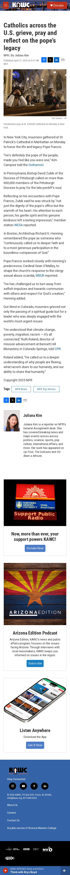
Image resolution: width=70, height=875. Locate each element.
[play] (5, 870)
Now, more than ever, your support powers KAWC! (35, 536)
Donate (58, 5)
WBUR (40, 275)
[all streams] (65, 870)
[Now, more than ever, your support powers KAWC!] (35, 502)
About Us (12, 805)
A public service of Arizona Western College (31, 828)
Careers (11, 812)
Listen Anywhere (35, 730)
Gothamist (36, 165)
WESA (18, 225)
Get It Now (35, 745)
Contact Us (13, 820)
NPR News (21, 389)
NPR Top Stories (46, 389)
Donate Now (35, 548)
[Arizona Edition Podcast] (35, 594)
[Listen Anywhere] (35, 700)
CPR (58, 349)
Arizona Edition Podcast (35, 633)
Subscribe (35, 663)
